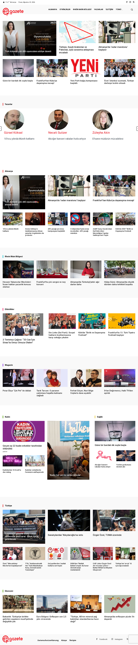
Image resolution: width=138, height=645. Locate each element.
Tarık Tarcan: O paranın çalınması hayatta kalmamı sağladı (49, 393)
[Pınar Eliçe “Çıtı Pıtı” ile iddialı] (18, 378)
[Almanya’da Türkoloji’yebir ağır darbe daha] (85, 269)
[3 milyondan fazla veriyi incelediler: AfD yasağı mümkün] (80, 218)
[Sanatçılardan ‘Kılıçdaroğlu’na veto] (69, 520)
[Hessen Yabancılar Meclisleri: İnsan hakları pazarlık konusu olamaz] (18, 269)
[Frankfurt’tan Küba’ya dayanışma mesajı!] (52, 68)
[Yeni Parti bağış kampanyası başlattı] (85, 68)
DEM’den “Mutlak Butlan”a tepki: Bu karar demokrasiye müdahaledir (79, 567)
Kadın (7, 417)
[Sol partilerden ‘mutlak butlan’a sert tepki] (58, 553)
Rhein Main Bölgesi (14, 256)
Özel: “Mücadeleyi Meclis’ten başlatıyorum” (12, 565)
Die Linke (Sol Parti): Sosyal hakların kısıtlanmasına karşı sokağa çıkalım (62, 335)
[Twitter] (133, 2)
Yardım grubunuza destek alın (123, 466)
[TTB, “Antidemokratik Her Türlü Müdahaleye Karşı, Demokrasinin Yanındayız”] (35, 553)
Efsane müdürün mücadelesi (107, 138)
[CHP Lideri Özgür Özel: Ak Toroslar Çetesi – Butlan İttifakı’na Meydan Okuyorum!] (103, 553)
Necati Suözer (57, 132)
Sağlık (100, 417)
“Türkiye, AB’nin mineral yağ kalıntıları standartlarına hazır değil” (84, 619)
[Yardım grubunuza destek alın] (125, 455)
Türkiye (8, 506)
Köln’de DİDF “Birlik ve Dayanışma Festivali (124, 230)
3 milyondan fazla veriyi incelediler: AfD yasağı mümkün (79, 231)
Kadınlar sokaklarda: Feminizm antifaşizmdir (34, 471)
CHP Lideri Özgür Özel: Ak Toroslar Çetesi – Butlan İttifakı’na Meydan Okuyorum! (102, 567)
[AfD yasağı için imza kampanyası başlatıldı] (58, 218)
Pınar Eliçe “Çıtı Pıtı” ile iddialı (17, 390)
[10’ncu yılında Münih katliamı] (13, 218)
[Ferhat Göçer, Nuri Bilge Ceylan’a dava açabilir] (85, 378)
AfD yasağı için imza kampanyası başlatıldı (56, 230)
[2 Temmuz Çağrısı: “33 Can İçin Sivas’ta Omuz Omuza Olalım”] (23, 324)
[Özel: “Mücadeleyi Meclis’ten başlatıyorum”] (13, 553)
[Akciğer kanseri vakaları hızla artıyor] (104, 455)
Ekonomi (9, 591)
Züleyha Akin (101, 132)
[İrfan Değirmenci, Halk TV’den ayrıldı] (119, 378)
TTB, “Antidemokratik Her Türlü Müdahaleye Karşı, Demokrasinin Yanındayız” (34, 567)
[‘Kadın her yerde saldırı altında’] (68, 450)
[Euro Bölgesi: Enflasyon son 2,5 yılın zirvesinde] (52, 604)
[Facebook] (126, 2)
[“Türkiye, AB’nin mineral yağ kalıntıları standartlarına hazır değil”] (85, 604)
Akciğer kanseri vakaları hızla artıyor (67, 138)
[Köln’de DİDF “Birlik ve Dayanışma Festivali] (125, 218)
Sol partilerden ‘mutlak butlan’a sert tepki (57, 565)
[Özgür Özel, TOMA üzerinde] (114, 520)
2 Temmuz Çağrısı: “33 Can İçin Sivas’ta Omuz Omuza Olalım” (19, 341)
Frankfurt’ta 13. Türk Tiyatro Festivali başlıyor (121, 333)
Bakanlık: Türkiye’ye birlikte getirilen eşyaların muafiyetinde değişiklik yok (18, 619)
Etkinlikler (9, 309)
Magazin (9, 365)
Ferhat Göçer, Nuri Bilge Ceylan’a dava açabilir (81, 391)
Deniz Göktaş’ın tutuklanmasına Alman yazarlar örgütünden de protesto (34, 232)
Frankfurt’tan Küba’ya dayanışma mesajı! (47, 82)
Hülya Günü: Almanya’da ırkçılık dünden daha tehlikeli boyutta (119, 283)
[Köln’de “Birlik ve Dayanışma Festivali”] (92, 321)
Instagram (119, 639)
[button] (131, 9)
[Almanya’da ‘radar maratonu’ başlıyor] (117, 32)
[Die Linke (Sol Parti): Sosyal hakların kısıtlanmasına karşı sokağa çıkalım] (62, 321)
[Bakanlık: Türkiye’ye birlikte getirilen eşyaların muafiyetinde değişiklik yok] (18, 604)
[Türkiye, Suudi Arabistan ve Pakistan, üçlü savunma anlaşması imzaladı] (77, 32)
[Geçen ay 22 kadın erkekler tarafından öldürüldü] (24, 431)
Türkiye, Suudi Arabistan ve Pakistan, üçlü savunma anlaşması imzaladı (76, 50)
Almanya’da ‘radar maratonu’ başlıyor (67, 200)
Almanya (9, 171)
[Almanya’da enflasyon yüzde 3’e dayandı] (119, 604)
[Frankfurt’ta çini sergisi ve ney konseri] (52, 269)
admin (5, 451)
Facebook (103, 639)
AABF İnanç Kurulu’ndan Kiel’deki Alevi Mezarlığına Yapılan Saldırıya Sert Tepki (102, 232)
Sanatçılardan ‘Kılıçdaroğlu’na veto (65, 535)
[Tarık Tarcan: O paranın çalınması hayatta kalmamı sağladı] (52, 378)
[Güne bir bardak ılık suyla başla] (18, 68)
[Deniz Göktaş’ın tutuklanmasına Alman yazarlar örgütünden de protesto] (35, 218)
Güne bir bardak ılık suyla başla (18, 81)
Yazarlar (8, 104)
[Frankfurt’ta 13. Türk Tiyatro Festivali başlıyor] (121, 321)
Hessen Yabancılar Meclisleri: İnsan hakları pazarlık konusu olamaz (17, 284)
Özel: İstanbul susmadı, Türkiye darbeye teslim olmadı (119, 82)
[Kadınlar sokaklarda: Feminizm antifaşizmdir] (35, 460)
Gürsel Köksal (13, 132)
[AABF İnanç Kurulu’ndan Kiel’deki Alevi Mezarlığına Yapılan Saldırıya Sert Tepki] (103, 218)
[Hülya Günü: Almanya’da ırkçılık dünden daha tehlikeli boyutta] (119, 269)
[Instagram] (130, 2)
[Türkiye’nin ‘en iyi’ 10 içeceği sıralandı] (125, 553)
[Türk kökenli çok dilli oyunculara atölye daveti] (29, 38)
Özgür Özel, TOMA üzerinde (107, 535)
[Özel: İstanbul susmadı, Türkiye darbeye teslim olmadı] (119, 68)
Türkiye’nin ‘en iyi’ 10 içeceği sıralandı (123, 565)
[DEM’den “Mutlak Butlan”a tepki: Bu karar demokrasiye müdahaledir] (80, 553)
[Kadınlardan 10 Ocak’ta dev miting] (12, 460)
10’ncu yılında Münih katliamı (19, 138)
